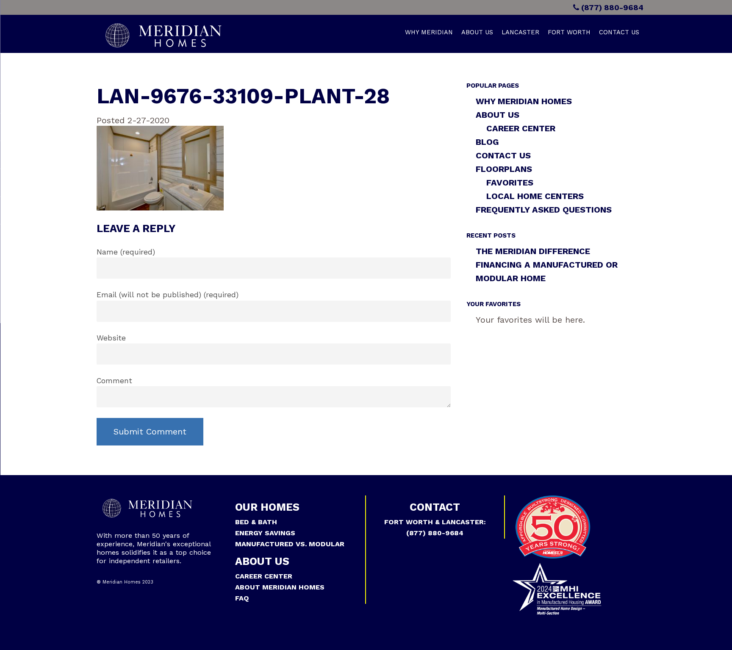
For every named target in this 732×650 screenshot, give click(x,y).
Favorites (509, 182)
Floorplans (504, 169)
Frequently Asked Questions (544, 210)
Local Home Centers (535, 196)
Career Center (520, 128)
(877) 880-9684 (611, 7)
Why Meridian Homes (524, 101)
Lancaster (520, 32)
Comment (114, 380)
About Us (477, 32)
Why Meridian (429, 32)
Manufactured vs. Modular (289, 544)
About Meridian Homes (279, 587)
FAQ (242, 598)
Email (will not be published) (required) (167, 294)
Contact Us (619, 32)
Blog (487, 142)
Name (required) (126, 252)
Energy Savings (265, 533)
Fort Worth (569, 32)
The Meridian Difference (533, 251)
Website (111, 338)
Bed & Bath (256, 522)
